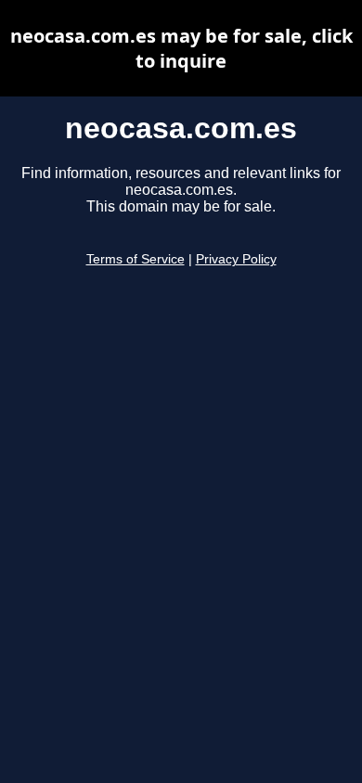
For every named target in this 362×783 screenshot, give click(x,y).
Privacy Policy (236, 259)
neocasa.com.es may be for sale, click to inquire (181, 48)
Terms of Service (135, 259)
